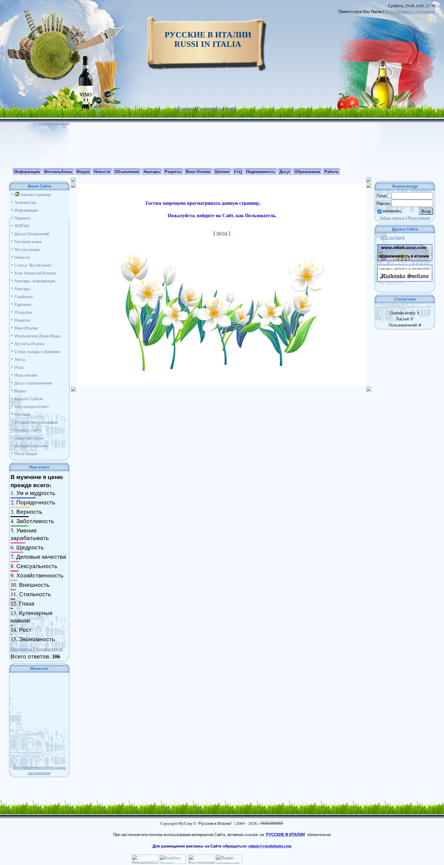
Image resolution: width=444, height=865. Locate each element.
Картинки (22, 304)
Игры (19, 367)
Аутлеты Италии (29, 343)
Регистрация (209, 108)
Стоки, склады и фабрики (37, 351)
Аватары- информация (34, 281)
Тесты (19, 359)
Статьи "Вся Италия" (33, 265)
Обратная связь (28, 438)
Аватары (22, 288)
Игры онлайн (25, 375)
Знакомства (25, 202)
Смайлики (23, 296)
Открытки (23, 312)
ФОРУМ (21, 226)
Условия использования (36, 422)
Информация (26, 210)
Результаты (21, 649)
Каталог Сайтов (28, 398)
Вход (230, 108)
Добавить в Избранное (414, 11)
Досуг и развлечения (33, 383)
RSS (388, 11)
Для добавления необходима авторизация (39, 770)
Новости (22, 257)
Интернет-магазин (30, 446)
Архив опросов (49, 649)
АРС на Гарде (392, 237)
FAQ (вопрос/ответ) (31, 406)
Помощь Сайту (27, 430)
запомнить (391, 211)
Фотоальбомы (27, 249)
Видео (20, 391)
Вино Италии (26, 328)
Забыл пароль (392, 217)
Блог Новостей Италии (35, 273)
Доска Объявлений (31, 233)
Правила (22, 218)
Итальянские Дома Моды (37, 336)
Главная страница (35, 194)
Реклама (22, 414)
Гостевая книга (27, 241)
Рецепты (22, 320)
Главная (186, 108)
